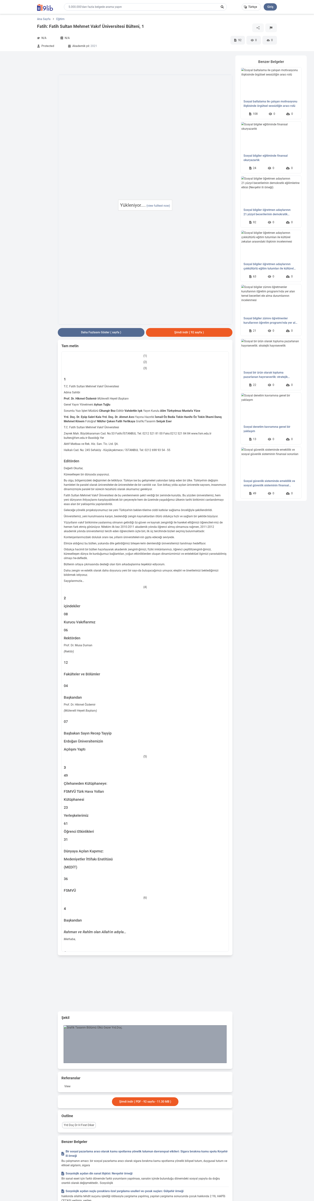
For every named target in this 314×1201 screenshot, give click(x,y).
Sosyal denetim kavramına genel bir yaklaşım (266, 429)
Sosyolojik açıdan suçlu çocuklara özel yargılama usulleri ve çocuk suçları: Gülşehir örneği (125, 1191)
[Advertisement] (31, 110)
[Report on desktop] (271, 27)
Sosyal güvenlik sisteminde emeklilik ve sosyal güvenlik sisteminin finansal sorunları (269, 483)
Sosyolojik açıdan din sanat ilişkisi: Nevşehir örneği (99, 1173)
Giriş (270, 7)
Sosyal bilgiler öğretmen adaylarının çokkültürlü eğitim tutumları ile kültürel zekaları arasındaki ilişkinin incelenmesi (269, 266)
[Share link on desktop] (258, 27)
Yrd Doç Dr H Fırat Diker (79, 1125)
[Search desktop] (222, 7)
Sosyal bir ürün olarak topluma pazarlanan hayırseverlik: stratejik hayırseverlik (265, 375)
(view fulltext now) (158, 205)
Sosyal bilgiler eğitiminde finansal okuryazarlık (265, 158)
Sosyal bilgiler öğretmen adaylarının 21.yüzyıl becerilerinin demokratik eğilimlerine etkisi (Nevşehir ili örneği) (268, 212)
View (67, 1086)
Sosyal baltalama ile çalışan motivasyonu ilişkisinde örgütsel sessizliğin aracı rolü (270, 104)
